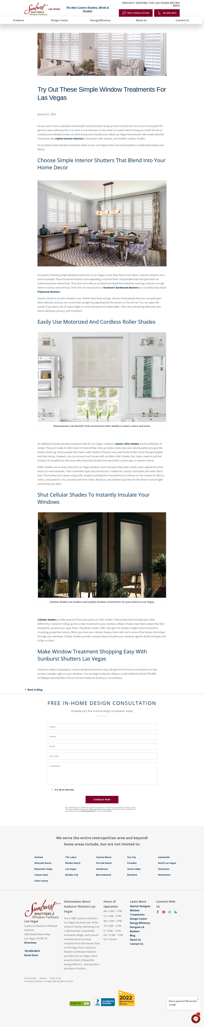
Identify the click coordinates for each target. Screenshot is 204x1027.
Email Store (31, 955)
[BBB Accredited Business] (104, 1002)
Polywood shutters (48, 291)
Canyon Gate (41, 874)
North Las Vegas (167, 863)
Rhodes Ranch (72, 863)
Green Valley (134, 869)
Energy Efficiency (140, 923)
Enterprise (163, 869)
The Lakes (70, 857)
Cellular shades (46, 619)
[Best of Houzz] (126, 998)
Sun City (131, 857)
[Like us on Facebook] (157, 912)
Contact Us (136, 943)
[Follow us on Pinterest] (163, 912)
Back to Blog (35, 689)
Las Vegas (70, 869)
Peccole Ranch (104, 863)
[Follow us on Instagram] (169, 912)
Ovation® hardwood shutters (121, 287)
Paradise (132, 863)
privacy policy (87, 811)
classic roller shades (127, 443)
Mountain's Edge (43, 869)
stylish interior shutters (69, 138)
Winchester (164, 874)
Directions (30, 942)
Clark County (41, 880)
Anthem (38, 857)
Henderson (102, 869)
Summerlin (164, 857)
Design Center (138, 918)
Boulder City (71, 874)
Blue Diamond (103, 874)
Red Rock (132, 874)
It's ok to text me (64, 789)
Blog (132, 935)
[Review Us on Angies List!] (79, 1003)
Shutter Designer (140, 906)
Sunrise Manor (104, 857)
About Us (135, 939)
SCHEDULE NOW (102, 799)
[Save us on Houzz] (175, 912)
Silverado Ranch (42, 863)
